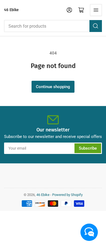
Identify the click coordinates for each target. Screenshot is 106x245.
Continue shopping (53, 86)
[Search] (96, 26)
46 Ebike (11, 10)
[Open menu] (96, 10)
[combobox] (53, 26)
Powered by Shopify (67, 195)
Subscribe (88, 148)
